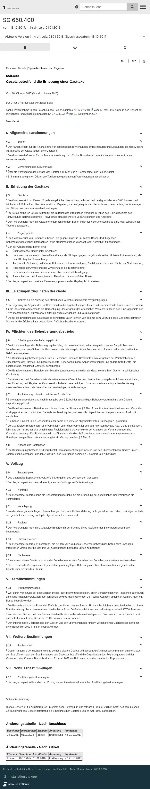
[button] (77, 7)
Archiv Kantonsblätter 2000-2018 (88, 769)
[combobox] (75, 36)
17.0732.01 (84, 109)
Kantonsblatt (60, 769)
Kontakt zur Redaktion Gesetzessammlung (26, 769)
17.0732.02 (58, 113)
